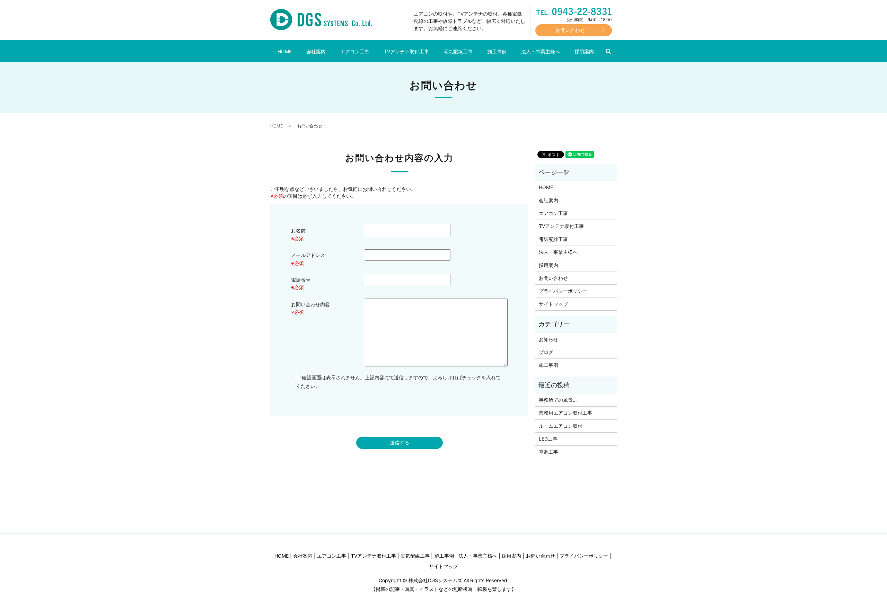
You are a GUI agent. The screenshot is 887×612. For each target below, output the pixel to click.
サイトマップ (553, 304)
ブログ (546, 352)
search (612, 52)
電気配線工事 (458, 51)
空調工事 (548, 452)
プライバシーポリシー (563, 291)
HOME (285, 51)
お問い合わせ (553, 278)
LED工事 (548, 439)
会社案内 (316, 51)
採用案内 (584, 51)
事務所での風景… (558, 400)
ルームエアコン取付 (560, 426)
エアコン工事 (354, 51)
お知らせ (548, 339)
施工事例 (497, 51)
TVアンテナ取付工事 (406, 51)
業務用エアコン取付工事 (565, 413)
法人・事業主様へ (540, 51)
